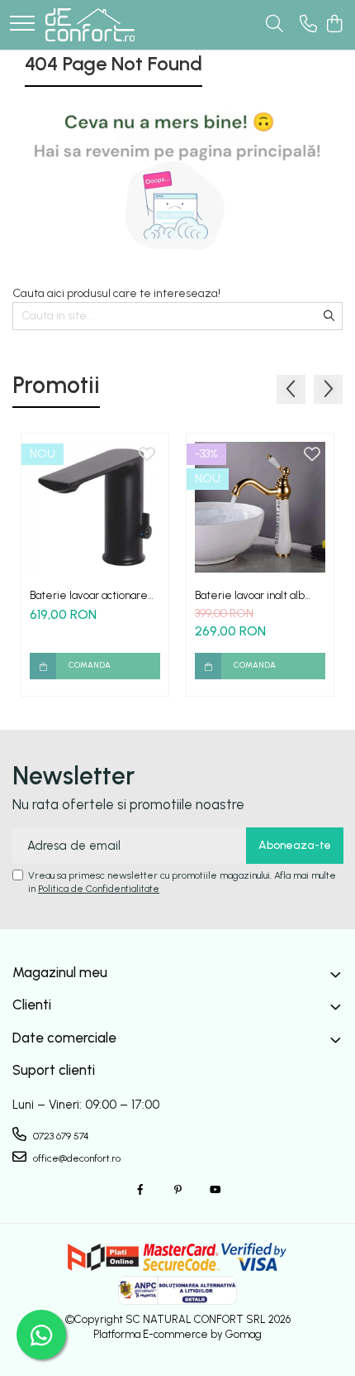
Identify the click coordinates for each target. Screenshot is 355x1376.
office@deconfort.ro (76, 1158)
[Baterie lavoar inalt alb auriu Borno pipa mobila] (260, 507)
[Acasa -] (90, 24)
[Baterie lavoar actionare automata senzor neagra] (95, 507)
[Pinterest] (177, 1190)
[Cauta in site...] (274, 25)
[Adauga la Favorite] (147, 455)
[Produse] (22, 24)
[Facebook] (140, 1190)
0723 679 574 (60, 1136)
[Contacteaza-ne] (308, 25)
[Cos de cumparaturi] (334, 25)
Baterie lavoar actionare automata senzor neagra (89, 595)
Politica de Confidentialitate (98, 888)
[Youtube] (215, 1190)
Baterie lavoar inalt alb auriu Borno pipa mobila (250, 595)
